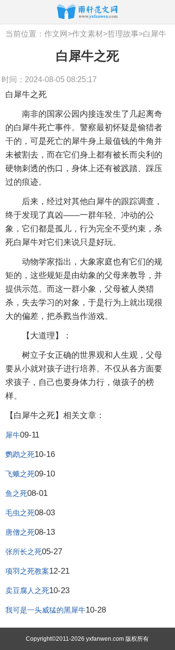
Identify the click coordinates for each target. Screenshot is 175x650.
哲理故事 (123, 34)
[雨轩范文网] (87, 11)
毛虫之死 (20, 513)
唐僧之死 (20, 532)
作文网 (56, 34)
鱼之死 (16, 493)
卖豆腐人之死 (27, 590)
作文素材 (87, 34)
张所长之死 (23, 551)
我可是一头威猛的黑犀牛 (45, 610)
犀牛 (12, 435)
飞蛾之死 (20, 474)
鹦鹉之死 (20, 454)
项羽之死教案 (27, 571)
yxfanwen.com (105, 638)
